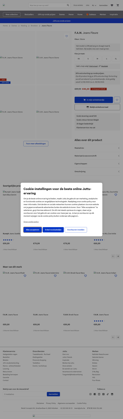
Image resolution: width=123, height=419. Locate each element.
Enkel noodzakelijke (53, 229)
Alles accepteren (32, 229)
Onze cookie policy (31, 221)
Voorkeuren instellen (75, 229)
